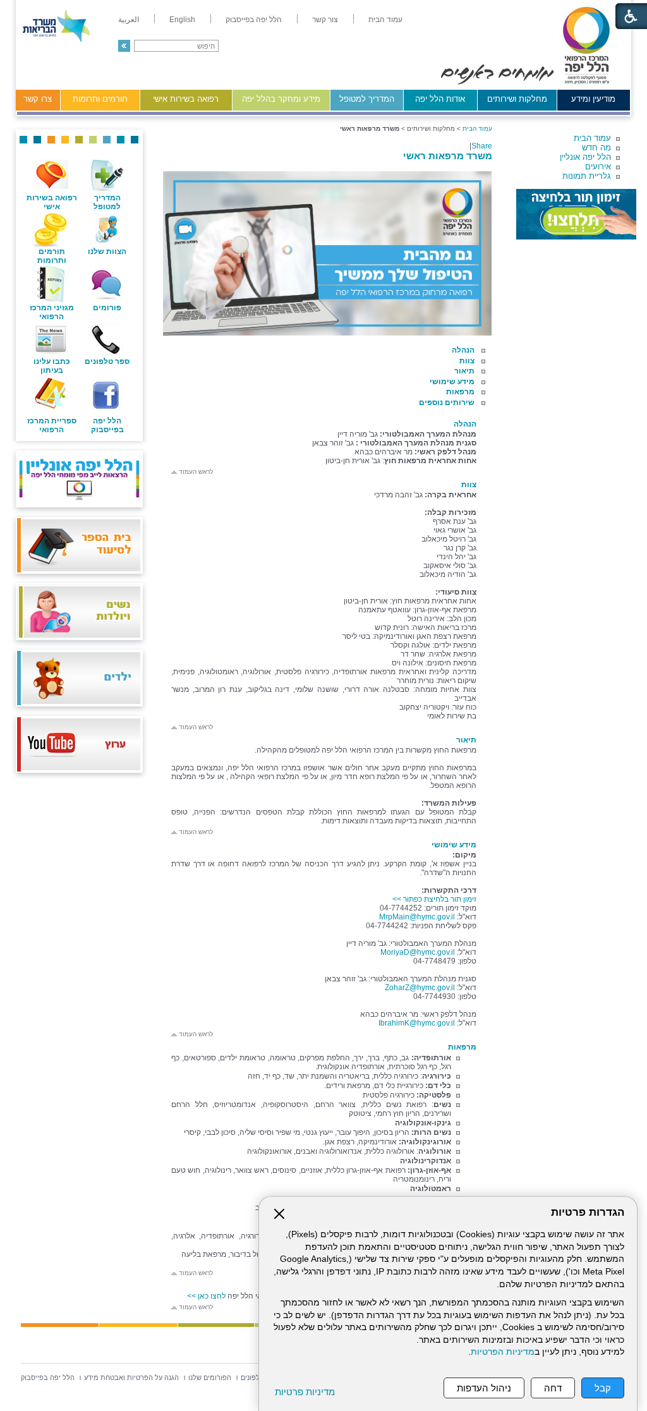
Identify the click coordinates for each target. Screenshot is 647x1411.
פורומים (107, 307)
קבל (603, 1388)
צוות (467, 360)
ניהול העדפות (484, 1388)
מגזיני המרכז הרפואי (52, 312)
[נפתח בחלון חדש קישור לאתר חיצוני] (576, 214)
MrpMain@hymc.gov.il (417, 916)
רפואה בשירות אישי (186, 99)
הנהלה (463, 350)
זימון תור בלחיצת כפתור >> (434, 899)
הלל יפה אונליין (585, 157)
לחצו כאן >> (205, 1296)
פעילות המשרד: (448, 803)
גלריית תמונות (586, 176)
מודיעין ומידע (593, 99)
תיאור (464, 370)
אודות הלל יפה (440, 99)
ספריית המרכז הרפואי (51, 425)
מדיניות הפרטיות (503, 1352)
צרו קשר (37, 99)
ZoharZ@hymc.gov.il (420, 987)
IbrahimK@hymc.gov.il (416, 1023)
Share (481, 146)
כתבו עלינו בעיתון (51, 366)
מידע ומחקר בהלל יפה (281, 99)
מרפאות (460, 391)
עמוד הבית (592, 138)
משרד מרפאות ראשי (447, 155)
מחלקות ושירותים (517, 99)
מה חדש (596, 147)
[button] (124, 46)
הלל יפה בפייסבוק (107, 425)
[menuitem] (385, 19)
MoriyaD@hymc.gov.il (417, 952)
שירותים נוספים (447, 402)
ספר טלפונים (107, 361)
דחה (553, 1388)
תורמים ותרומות (100, 99)
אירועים (598, 166)
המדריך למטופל (366, 99)
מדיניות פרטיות (305, 1391)
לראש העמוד (195, 471)
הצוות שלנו (107, 251)
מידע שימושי (452, 381)
